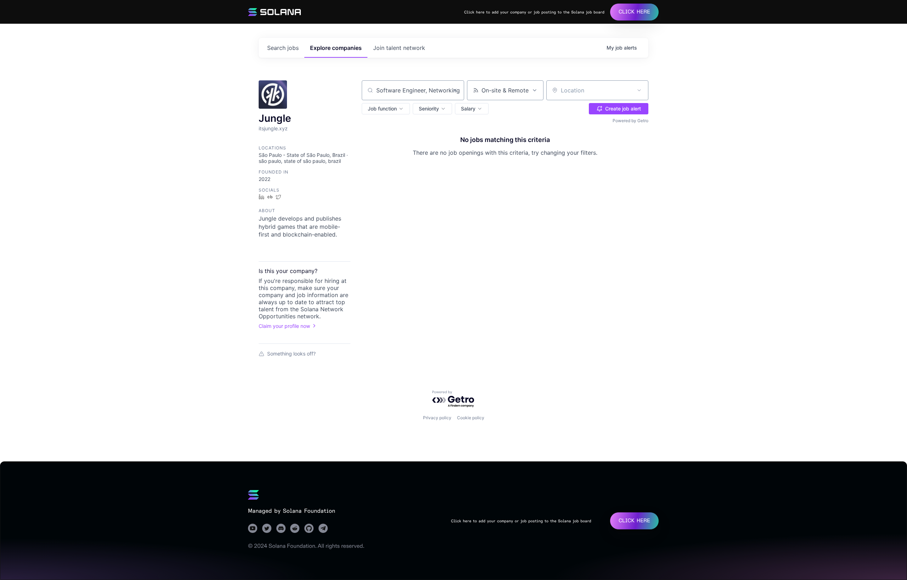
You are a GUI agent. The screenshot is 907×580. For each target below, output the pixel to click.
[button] (386, 108)
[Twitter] (266, 528)
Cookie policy (470, 417)
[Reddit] (294, 528)
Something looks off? (291, 354)
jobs (283, 47)
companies (336, 47)
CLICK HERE (634, 11)
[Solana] (253, 494)
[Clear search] (455, 90)
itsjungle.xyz (273, 128)
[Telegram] (323, 528)
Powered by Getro (630, 120)
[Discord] (281, 528)
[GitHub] (309, 528)
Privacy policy (437, 417)
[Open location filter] (639, 90)
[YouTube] (252, 528)
